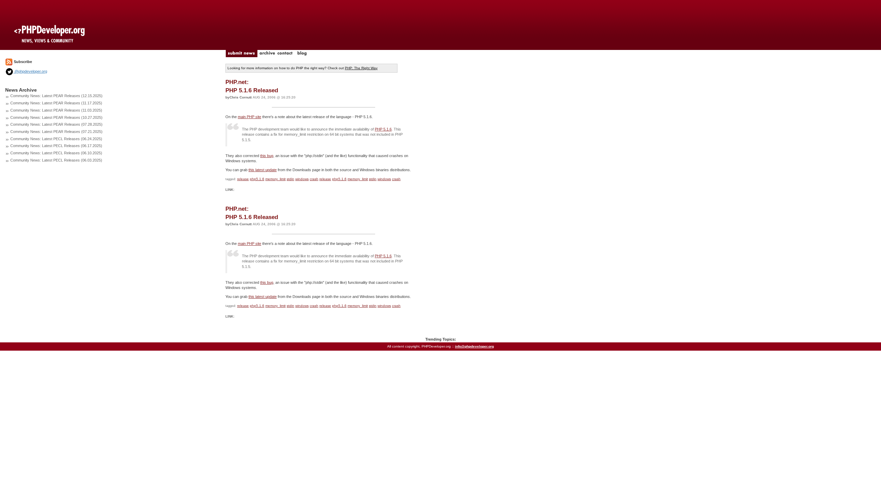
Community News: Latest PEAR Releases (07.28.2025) (56, 124)
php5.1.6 (257, 179)
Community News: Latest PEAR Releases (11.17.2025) (56, 103)
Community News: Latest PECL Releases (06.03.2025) (56, 160)
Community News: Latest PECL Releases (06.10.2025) (56, 153)
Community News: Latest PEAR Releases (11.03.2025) (56, 110)
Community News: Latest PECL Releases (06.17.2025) (56, 146)
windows (302, 179)
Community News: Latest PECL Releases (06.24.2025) (56, 139)
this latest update (262, 170)
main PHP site (249, 117)
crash (314, 179)
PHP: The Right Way (361, 68)
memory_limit (275, 179)
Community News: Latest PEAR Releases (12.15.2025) (56, 96)
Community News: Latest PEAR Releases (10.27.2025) (56, 117)
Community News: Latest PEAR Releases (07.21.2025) (56, 132)
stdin (290, 179)
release (243, 179)
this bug (266, 156)
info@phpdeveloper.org (474, 346)
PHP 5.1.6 (383, 129)
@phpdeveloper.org (30, 71)
